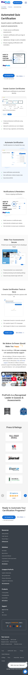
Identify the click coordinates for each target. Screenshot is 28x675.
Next (25, 496)
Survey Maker (5, 597)
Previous (2, 496)
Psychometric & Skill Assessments (9, 558)
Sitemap (8, 669)
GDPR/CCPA (10, 650)
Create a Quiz (8, 332)
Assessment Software (6, 555)
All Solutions (5, 563)
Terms (15, 650)
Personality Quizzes (18, 644)
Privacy (21, 650)
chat (18, 360)
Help (3, 612)
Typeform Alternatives (6, 573)
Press (9, 657)
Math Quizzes (13, 639)
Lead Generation (5, 561)
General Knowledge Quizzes (6, 644)
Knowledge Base (5, 595)
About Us (22, 657)
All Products (5, 600)
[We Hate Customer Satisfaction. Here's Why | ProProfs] (14, 379)
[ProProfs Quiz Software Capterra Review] (14, 499)
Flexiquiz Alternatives (6, 578)
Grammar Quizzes (13, 641)
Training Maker (5, 592)
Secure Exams (5, 553)
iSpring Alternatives (6, 575)
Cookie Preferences (5, 654)
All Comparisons (5, 583)
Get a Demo (19, 76)
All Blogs (3, 657)
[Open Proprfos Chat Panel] (25, 671)
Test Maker (4, 550)
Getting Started (5, 533)
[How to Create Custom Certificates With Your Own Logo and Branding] (14, 60)
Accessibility (16, 657)
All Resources (5, 541)
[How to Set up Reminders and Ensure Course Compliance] (14, 207)
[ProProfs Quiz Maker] (5, 3)
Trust (3, 650)
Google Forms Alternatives (7, 580)
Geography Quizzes (5, 641)
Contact (3, 660)
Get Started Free (18, 2)
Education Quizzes (4, 639)
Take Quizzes (5, 637)
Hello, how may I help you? (18, 665)
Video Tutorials (5, 536)
